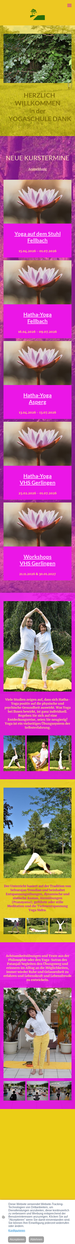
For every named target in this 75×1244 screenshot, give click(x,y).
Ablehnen (36, 1239)
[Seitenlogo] (37, 12)
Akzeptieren (17, 1239)
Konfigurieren (16, 1230)
